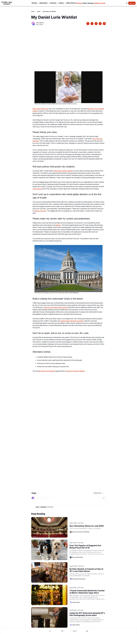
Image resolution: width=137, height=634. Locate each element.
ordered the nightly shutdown (63, 171)
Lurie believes (37, 189)
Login (37, 507)
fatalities (58, 225)
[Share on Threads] (96, 23)
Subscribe (43, 507)
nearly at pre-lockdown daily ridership (56, 307)
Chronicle (43, 211)
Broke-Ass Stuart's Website (76, 371)
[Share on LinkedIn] (100, 23)
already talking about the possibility (72, 321)
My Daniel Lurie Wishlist (47, 371)
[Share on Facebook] (87, 23)
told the (37, 211)
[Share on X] (91, 23)
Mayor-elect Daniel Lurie (41, 109)
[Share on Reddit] (104, 23)
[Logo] (6, 3)
